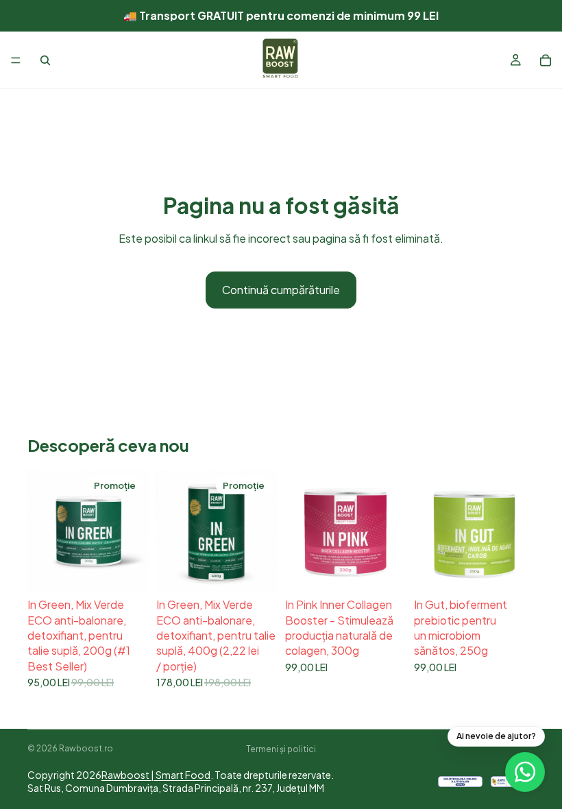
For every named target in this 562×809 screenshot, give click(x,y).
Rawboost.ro (86, 748)
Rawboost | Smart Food (155, 775)
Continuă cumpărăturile (281, 289)
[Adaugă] (126, 570)
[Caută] (45, 60)
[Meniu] (16, 60)
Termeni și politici (281, 749)
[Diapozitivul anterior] (42, 531)
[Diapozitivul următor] (133, 531)
